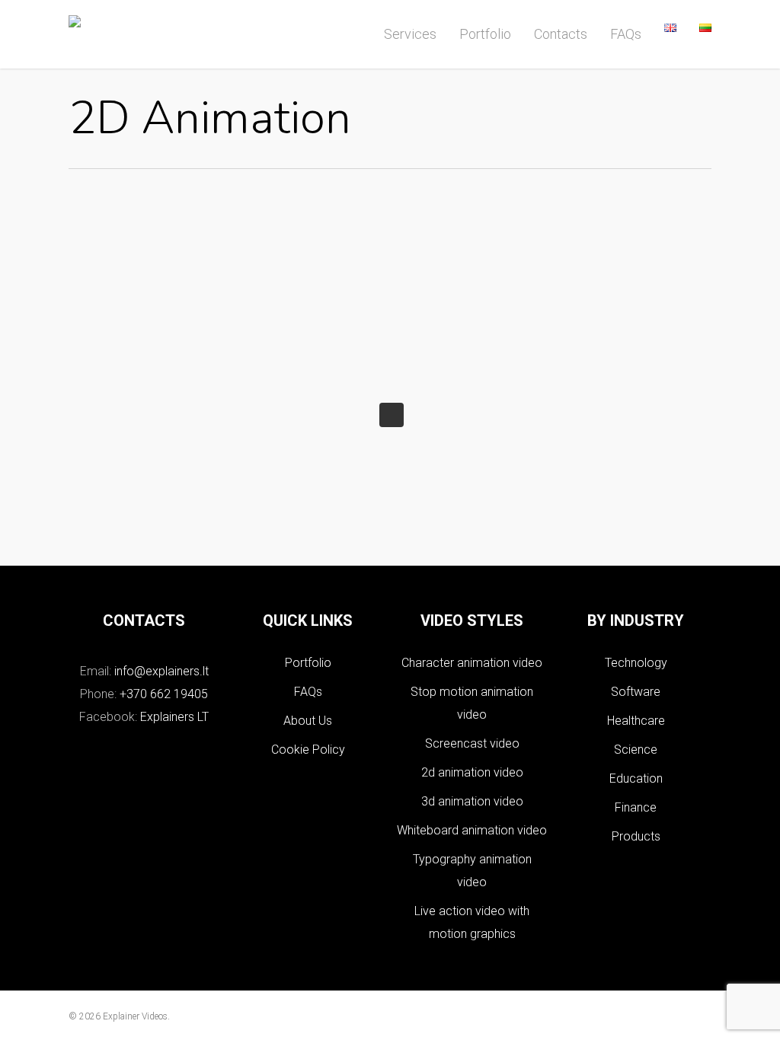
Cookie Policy (308, 749)
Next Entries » (391, 415)
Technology (636, 663)
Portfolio (308, 663)
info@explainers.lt (161, 671)
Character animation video (471, 663)
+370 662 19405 (164, 694)
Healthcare (636, 720)
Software (635, 691)
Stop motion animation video (472, 703)
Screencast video (472, 743)
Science (635, 749)
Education (636, 778)
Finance (636, 807)
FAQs (308, 691)
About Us (307, 720)
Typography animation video (472, 870)
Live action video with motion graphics (471, 922)
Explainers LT (174, 717)
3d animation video (472, 801)
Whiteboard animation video (472, 830)
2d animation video (472, 772)
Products (636, 836)
